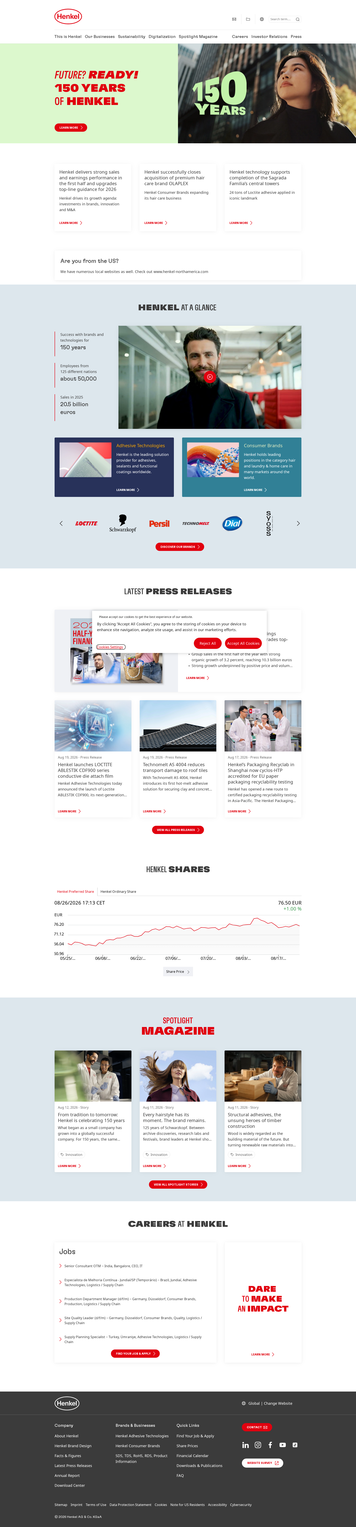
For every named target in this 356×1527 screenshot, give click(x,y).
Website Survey (259, 1463)
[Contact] (234, 19)
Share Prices (187, 1445)
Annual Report (67, 1475)
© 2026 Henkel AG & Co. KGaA (78, 1517)
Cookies (161, 1504)
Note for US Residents (187, 1504)
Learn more (69, 127)
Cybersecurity (241, 1504)
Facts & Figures (68, 1455)
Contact (254, 1427)
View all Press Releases (176, 830)
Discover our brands (177, 547)
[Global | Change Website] (262, 19)
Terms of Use (96, 1504)
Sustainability (131, 37)
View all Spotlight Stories (176, 1184)
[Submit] (297, 19)
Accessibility (217, 1504)
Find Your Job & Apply (195, 1435)
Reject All (208, 643)
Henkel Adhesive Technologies (142, 1435)
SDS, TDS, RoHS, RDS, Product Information (141, 1458)
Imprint (76, 1504)
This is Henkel (68, 37)
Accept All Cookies (243, 643)
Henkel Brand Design (73, 1445)
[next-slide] (298, 523)
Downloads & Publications (199, 1465)
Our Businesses (100, 37)
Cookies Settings (110, 647)
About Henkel (66, 1435)
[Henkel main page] (68, 16)
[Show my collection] (248, 19)
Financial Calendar (192, 1455)
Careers (240, 37)
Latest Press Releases (73, 1465)
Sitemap (61, 1504)
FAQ (180, 1475)
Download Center (70, 1485)
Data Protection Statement (130, 1504)
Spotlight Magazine (198, 37)
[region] (179, 632)
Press (296, 37)
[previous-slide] (61, 523)
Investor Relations (269, 37)
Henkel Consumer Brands (138, 1445)
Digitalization (162, 37)
